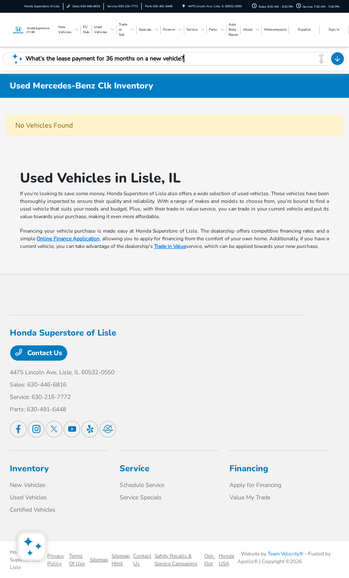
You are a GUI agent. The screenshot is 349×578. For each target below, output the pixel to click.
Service (134, 468)
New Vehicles (28, 485)
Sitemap (99, 559)
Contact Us (44, 353)
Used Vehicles (28, 497)
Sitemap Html (121, 559)
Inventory (29, 468)
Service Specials (141, 497)
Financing (248, 468)
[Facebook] (18, 429)
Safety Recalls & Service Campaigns (175, 559)
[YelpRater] (89, 429)
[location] (184, 6)
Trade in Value (170, 246)
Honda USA (226, 559)
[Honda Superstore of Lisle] (33, 29)
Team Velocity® (285, 553)
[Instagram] (36, 429)
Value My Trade (249, 497)
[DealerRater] (107, 429)
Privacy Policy (55, 559)
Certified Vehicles (32, 510)
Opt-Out (209, 559)
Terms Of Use (77, 559)
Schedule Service (142, 485)
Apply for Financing (255, 485)
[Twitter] (54, 429)
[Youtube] (71, 429)
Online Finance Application (68, 238)
